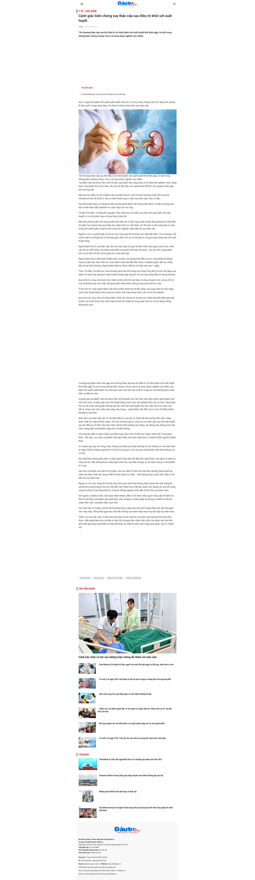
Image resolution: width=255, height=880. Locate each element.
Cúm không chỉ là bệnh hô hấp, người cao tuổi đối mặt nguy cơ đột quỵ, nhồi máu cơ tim (136, 664)
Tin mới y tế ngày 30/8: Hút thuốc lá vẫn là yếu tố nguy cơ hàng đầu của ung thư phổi (135, 679)
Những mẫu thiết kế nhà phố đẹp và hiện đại (118, 791)
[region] (128, 62)
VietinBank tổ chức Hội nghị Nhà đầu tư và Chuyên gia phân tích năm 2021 (130, 759)
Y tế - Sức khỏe (88, 11)
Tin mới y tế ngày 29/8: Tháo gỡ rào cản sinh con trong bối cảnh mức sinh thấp (132, 738)
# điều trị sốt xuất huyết (114, 578)
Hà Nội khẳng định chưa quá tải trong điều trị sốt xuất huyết (104, 94)
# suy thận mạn (98, 578)
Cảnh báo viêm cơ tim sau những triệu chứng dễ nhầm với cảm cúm (118, 657)
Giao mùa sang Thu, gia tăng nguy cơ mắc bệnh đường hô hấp (125, 694)
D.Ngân (81, 27)
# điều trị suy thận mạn (133, 578)
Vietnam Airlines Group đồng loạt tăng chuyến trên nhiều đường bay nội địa (131, 775)
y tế (160, 409)
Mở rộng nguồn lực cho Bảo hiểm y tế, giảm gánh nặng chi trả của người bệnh (132, 723)
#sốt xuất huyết (85, 578)
